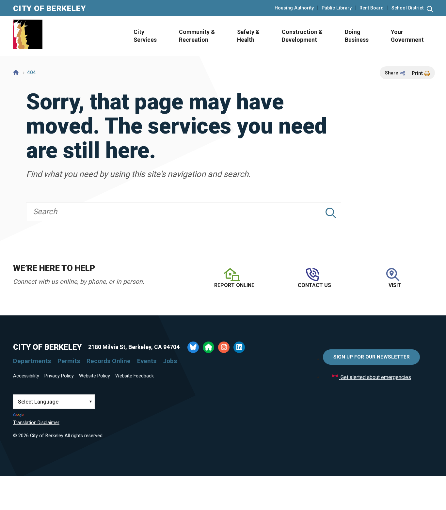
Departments (32, 361)
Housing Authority (294, 8)
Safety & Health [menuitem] (248, 36)
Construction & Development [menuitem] (302, 36)
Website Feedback (134, 376)
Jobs (170, 361)
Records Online (109, 361)
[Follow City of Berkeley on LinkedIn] (239, 347)
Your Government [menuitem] (407, 36)
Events (146, 361)
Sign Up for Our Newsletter (371, 357)
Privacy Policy (59, 376)
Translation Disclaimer (36, 422)
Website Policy (94, 376)
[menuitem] (143, 36)
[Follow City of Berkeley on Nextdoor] (208, 347)
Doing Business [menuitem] (357, 36)
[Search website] (430, 9)
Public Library (337, 8)
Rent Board (371, 8)
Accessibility (26, 376)
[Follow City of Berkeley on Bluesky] (193, 347)
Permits (68, 361)
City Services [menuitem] (145, 36)
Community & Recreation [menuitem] (197, 36)
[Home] (16, 72)
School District (407, 8)
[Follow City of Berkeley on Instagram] (224, 347)
